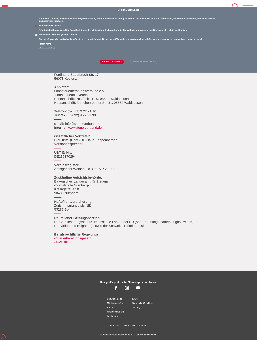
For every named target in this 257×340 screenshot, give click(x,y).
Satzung (136, 307)
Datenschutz (129, 325)
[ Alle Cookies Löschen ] (46, 48)
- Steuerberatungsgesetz (72, 238)
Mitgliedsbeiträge (115, 303)
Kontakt (110, 307)
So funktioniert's (114, 299)
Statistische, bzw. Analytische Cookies (58, 35)
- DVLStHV (62, 242)
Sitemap (143, 325)
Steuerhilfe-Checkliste (142, 303)
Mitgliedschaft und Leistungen (115, 314)
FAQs (135, 299)
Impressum (113, 325)
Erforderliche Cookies (50, 25)
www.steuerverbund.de (84, 127)
